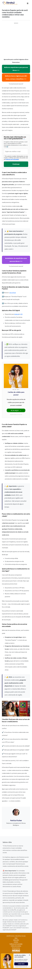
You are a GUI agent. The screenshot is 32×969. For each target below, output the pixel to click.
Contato (16, 942)
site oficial (12, 292)
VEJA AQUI (15, 410)
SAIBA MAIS (21, 964)
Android (16, 314)
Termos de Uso (16, 948)
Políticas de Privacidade (12, 159)
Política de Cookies (16, 946)
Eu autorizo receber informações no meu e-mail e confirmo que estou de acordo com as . (16, 158)
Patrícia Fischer (16, 820)
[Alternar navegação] (27, 3)
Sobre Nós (16, 940)
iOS (21, 314)
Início (16, 938)
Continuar (16, 164)
